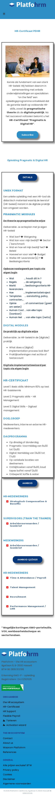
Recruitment (18, 596)
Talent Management (22, 587)
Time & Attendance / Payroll (28, 577)
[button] (4, 13)
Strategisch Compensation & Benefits (28, 502)
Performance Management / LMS (28, 607)
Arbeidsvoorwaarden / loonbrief (24, 524)
